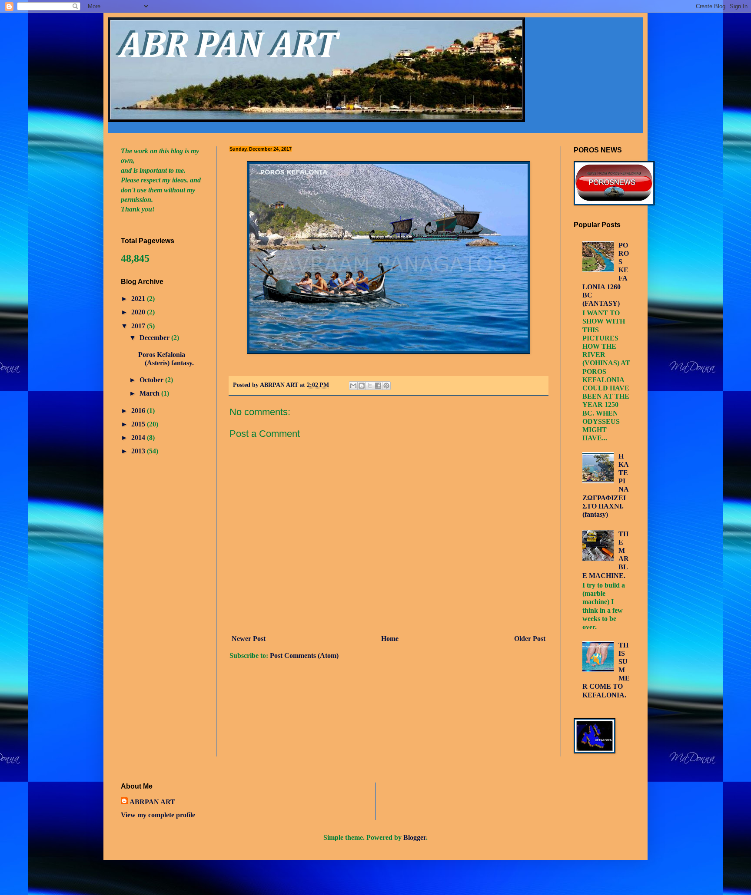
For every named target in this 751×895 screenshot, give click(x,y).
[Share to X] (370, 385)
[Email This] (353, 385)
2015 (139, 424)
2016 (139, 410)
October (152, 379)
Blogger (414, 837)
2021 (139, 298)
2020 (139, 312)
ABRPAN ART (152, 802)
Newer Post (249, 638)
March (150, 393)
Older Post (529, 638)
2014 (139, 437)
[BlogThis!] (361, 385)
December (155, 337)
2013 (139, 451)
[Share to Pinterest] (386, 385)
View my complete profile (158, 815)
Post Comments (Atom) (304, 655)
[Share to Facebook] (378, 385)
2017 (139, 326)
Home (390, 638)
